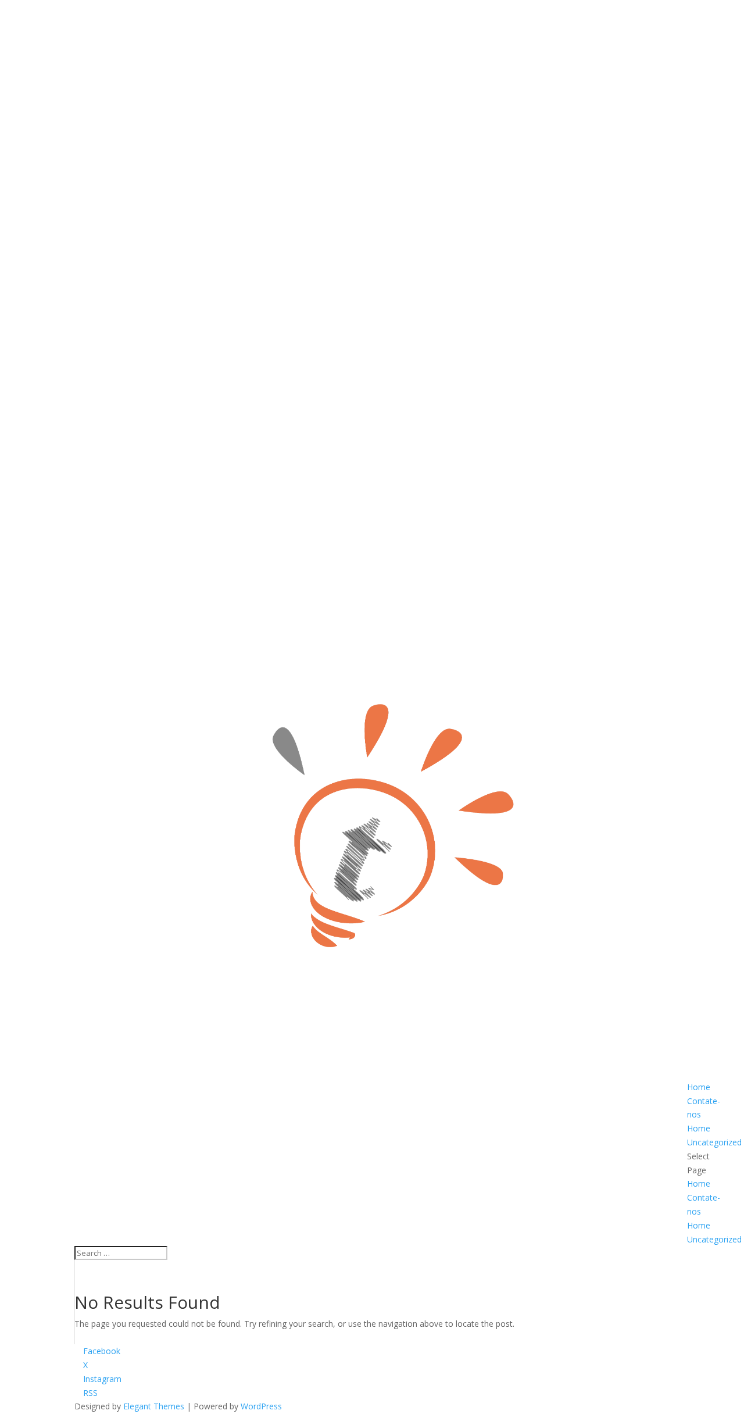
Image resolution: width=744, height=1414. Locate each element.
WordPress (261, 1406)
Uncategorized (714, 1142)
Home (698, 1086)
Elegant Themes (153, 1406)
